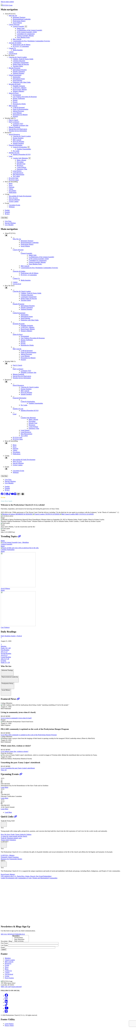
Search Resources (14, 134)
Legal (10, 156)
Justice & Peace (14, 93)
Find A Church (13, 120)
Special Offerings (14, 199)
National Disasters (18, 73)
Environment (17, 95)
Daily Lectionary (14, 122)
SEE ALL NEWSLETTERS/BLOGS (13, 934)
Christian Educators (19, 61)
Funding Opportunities (24, 149)
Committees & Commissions (26, 34)
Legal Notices (17, 171)
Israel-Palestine (17, 80)
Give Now (4, 217)
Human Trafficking (19, 98)
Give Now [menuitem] (8, 221)
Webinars (12, 207)
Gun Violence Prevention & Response (25, 96)
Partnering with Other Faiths (22, 82)
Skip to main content (7, 1)
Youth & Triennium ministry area (11, 838)
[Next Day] (1, 644)
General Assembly (18, 26)
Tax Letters (16, 176)
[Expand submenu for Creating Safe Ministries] (29, 158)
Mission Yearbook (14, 127)
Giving (7, 976)
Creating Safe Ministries (20, 158)
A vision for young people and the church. (14, 836)
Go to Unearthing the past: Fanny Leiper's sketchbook (18, 768)
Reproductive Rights (19, 104)
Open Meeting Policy (23, 37)
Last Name (4, 945)
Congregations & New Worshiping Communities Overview (31, 41)
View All (3, 770)
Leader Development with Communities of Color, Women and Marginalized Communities (29, 878)
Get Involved (13, 53)
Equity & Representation (20, 109)
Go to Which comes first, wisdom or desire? (14, 751)
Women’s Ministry (18, 91)
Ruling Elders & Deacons (21, 64)
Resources (20, 165)
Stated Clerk (20, 28)
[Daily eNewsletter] (20, 939)
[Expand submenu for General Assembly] (26, 26)
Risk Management (18, 174)
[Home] (6, 5)
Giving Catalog (13, 201)
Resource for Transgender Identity (11, 859)
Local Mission (17, 113)
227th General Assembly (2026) (27, 32)
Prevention (20, 162)
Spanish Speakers (18, 143)
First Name (4, 943)
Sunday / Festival (16, 636)
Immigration (16, 77)
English (7, 210)
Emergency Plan (22, 169)
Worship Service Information (18, 131)
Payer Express (9, 978)
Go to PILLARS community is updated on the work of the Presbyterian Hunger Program (29, 735)
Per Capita (16, 151)
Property (15, 116)
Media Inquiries (18, 50)
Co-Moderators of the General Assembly (29, 30)
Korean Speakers (18, 138)
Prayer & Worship (18, 141)
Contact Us (12, 48)
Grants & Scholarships (20, 147)
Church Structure (14, 24)
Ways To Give (13, 198)
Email (2, 947)
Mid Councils (17, 39)
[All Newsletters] (20, 938)
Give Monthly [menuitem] (9, 225)
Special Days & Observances (18, 129)
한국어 (7, 214)
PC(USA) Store (14, 180)
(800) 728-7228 (6, 986)
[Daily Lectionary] (20, 941)
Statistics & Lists (14, 152)
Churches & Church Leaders (18, 57)
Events (7, 965)
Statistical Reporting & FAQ (22, 154)
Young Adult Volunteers (8, 840)
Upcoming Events (14, 205)
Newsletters (12, 190)
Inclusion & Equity (15, 84)
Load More (8, 812)
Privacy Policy (9, 1025)
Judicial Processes (18, 111)
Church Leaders (10, 960)
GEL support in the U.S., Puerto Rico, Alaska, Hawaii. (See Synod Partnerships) (26, 876)
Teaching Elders (18, 66)
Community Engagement (20, 62)
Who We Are (13, 15)
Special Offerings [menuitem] (10, 223)
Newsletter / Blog (6, 941)
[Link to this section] (19, 536)
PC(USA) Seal (13, 178)
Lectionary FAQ (18, 123)
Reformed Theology (19, 17)
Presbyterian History (19, 21)
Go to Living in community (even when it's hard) (16, 718)
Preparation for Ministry (20, 114)
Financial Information (15, 145)
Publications (12, 192)
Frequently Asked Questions (10, 857)
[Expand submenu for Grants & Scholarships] (28, 147)
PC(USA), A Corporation (21, 46)
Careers (11, 52)
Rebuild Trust (21, 164)
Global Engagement (15, 75)
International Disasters (20, 70)
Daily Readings (6, 636)
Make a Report (21, 160)
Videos (11, 189)
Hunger (15, 100)
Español (7, 212)
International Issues (19, 79)
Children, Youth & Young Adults (23, 59)
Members (8, 958)
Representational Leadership (22, 19)
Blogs (10, 183)
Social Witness (17, 23)
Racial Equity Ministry (20, 89)
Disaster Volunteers (19, 71)
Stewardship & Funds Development (20, 196)
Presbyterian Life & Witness (21, 44)
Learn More (4, 787)
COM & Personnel (19, 107)
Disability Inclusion (19, 86)
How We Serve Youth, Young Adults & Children (16, 834)
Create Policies (21, 167)
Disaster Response (14, 68)
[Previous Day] (1, 638)
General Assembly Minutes (25, 35)
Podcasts (11, 187)
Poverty (15, 102)
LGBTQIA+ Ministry (19, 88)
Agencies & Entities (15, 43)
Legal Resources (18, 173)
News (10, 185)
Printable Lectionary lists (20, 125)
